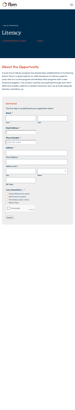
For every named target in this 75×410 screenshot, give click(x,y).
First (8, 122)
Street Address (12, 157)
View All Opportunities (10, 25)
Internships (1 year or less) (19, 199)
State (40, 175)
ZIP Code (9, 184)
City (7, 175)
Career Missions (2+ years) (14, 40)
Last (39, 122)
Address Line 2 (12, 166)
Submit (10, 217)
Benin (40, 40)
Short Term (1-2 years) (17, 196)
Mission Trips (14, 202)
